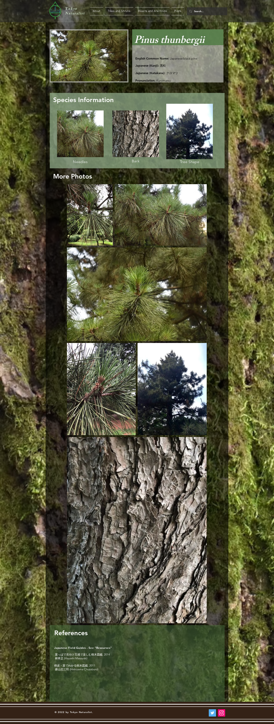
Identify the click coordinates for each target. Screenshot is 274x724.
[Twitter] (212, 713)
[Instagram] (221, 713)
